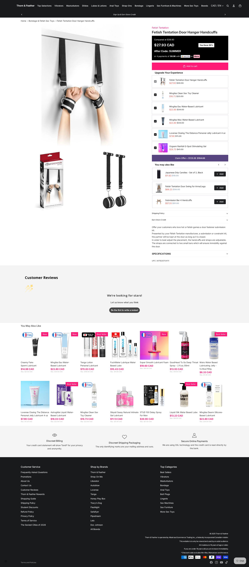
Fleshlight (94, 507)
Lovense (94, 490)
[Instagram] (216, 562)
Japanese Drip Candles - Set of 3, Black (184, 172)
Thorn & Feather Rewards (33, 494)
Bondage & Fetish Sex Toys (41, 21)
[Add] (74, 355)
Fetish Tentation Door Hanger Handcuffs (188, 80)
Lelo (92, 520)
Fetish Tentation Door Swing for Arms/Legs (185, 186)
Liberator (94, 481)
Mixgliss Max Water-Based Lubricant (186, 120)
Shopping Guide (28, 498)
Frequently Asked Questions (34, 472)
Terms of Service (29, 520)
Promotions (26, 476)
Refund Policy (27, 511)
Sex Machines (166, 503)
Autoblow (94, 485)
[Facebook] (211, 562)
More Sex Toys (167, 511)
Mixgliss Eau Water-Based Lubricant (186, 106)
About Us (25, 481)
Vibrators (164, 476)
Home (23, 21)
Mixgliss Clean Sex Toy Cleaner (184, 93)
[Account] (234, 6)
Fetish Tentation (160, 27)
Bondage (164, 485)
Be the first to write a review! (124, 310)
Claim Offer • (190, 158)
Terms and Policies (28, 562)
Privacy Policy (27, 516)
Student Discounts (29, 507)
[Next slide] (225, 14)
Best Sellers (165, 472)
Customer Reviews (29, 490)
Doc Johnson (96, 525)
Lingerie (164, 498)
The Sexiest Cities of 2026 (33, 525)
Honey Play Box (97, 498)
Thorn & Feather (97, 472)
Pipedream (95, 516)
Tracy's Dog (96, 503)
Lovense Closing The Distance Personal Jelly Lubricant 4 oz (197, 133)
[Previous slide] (22, 14)
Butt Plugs (165, 494)
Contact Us (26, 485)
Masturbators (166, 481)
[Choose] (45, 355)
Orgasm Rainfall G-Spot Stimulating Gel (187, 146)
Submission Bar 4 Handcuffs (178, 200)
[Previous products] (219, 165)
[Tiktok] (226, 562)
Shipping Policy (158, 213)
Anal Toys (164, 490)
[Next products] (225, 165)
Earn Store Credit (159, 220)
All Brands (95, 529)
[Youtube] (221, 562)
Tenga (93, 494)
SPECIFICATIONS (161, 253)
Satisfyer (94, 511)
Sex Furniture (166, 507)
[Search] (228, 6)
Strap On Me (96, 476)
